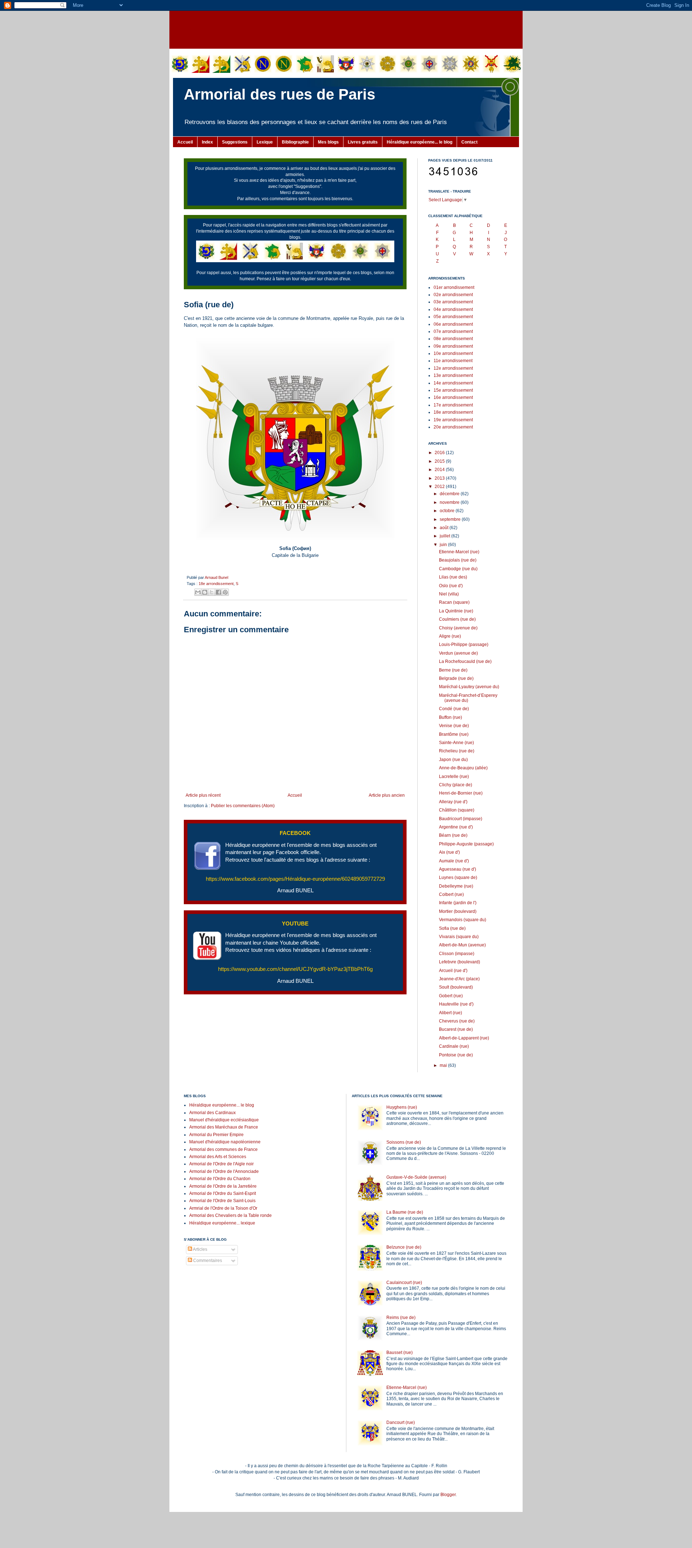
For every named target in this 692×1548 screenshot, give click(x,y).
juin (444, 544)
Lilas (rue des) (453, 577)
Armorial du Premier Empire (216, 1134)
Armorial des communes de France (223, 1149)
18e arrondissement (216, 583)
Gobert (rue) (451, 995)
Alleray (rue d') (453, 801)
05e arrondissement (453, 316)
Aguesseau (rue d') (457, 869)
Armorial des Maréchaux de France (223, 1127)
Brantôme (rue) (454, 734)
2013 (440, 478)
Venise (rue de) (454, 725)
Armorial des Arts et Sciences (217, 1156)
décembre (450, 493)
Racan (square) (454, 602)
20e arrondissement (453, 427)
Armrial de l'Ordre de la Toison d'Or (223, 1208)
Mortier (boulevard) (457, 911)
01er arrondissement (454, 287)
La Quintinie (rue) (456, 611)
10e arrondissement (453, 353)
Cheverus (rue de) (457, 1021)
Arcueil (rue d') (453, 970)
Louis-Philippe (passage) (463, 644)
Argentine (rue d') (456, 827)
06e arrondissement (453, 324)
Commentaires (207, 1260)
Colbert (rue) (451, 894)
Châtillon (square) (456, 810)
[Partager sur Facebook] (218, 592)
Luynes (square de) (458, 877)
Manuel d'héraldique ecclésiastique (224, 1119)
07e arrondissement (453, 331)
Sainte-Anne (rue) (456, 742)
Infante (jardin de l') (457, 902)
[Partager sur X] (211, 592)
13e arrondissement (453, 375)
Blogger (448, 1494)
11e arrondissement (453, 360)
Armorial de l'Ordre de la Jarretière (223, 1186)
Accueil (185, 142)
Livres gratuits (363, 142)
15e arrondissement (453, 390)
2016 (440, 452)
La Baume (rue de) (404, 1212)
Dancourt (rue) (400, 1422)
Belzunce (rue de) (403, 1247)
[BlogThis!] (204, 592)
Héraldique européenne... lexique (222, 1223)
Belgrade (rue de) (456, 678)
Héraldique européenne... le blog (419, 142)
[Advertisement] (346, 29)
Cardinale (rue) (454, 1046)
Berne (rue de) (453, 670)
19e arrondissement (453, 419)
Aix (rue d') (449, 852)
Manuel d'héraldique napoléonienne (225, 1141)
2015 (440, 461)
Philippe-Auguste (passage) (466, 843)
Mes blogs (328, 142)
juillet (445, 535)
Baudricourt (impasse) (460, 818)
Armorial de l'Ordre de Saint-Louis (222, 1200)
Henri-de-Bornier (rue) (461, 793)
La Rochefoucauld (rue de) (465, 661)
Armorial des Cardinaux (212, 1112)
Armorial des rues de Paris (279, 94)
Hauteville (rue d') (456, 1004)
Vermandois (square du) (462, 919)
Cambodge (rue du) (458, 568)
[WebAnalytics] (198, 1282)
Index (207, 142)
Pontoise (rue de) (456, 1054)
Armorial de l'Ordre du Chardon (219, 1178)
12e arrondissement (453, 368)
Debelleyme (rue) (456, 886)
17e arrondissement (453, 405)
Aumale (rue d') (454, 860)
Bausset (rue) (399, 1352)
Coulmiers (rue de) (457, 619)
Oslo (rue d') (451, 585)
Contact (469, 142)
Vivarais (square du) (459, 936)
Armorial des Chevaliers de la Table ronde (230, 1215)
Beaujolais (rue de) (457, 560)
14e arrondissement (453, 383)
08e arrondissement (453, 338)
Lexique (265, 142)
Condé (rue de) (454, 708)
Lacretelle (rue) (454, 776)
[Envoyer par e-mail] (197, 592)
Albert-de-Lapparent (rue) (464, 1038)
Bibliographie (295, 142)
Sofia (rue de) (452, 928)
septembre (451, 519)
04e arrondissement (453, 309)
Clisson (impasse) (456, 953)
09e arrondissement (453, 346)
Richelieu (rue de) (456, 750)
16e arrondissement (453, 397)
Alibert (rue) (450, 1012)
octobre (448, 510)
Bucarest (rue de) (456, 1029)
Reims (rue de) (401, 1317)
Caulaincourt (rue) (404, 1282)
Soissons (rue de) (403, 1142)
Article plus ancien (387, 795)
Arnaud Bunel (216, 577)
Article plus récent (203, 795)
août (444, 527)
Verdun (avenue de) (458, 653)
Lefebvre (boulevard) (459, 961)
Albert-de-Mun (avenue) (462, 944)
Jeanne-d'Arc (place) (459, 978)
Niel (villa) (449, 594)
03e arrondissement (453, 301)
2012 (440, 486)
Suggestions (235, 142)
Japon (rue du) (453, 759)
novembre (450, 502)
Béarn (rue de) (453, 835)
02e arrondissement (453, 294)
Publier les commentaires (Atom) (243, 805)
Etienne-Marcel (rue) (459, 551)
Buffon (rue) (450, 717)
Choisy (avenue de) (458, 627)
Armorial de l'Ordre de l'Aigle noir (221, 1163)
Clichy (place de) (455, 784)
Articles (199, 1249)
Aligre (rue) (450, 636)
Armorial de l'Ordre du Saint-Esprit (222, 1193)
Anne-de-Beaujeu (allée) (463, 767)
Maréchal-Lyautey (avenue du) (469, 686)
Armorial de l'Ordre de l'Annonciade (224, 1171)
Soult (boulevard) (456, 987)
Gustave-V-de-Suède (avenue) (416, 1177)
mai (444, 1065)
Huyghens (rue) (401, 1107)
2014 (440, 469)
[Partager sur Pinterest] (225, 592)
